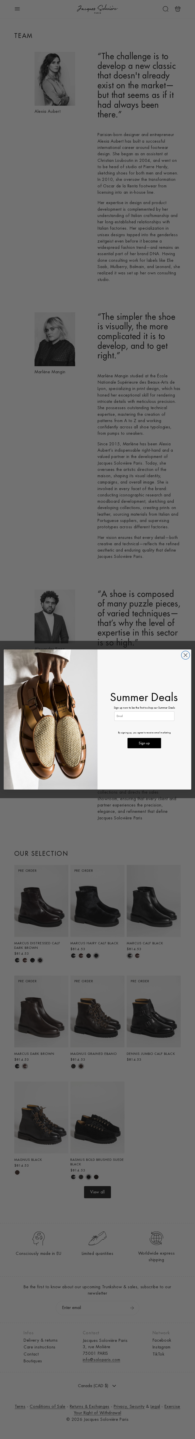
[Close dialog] (185, 655)
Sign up (144, 743)
